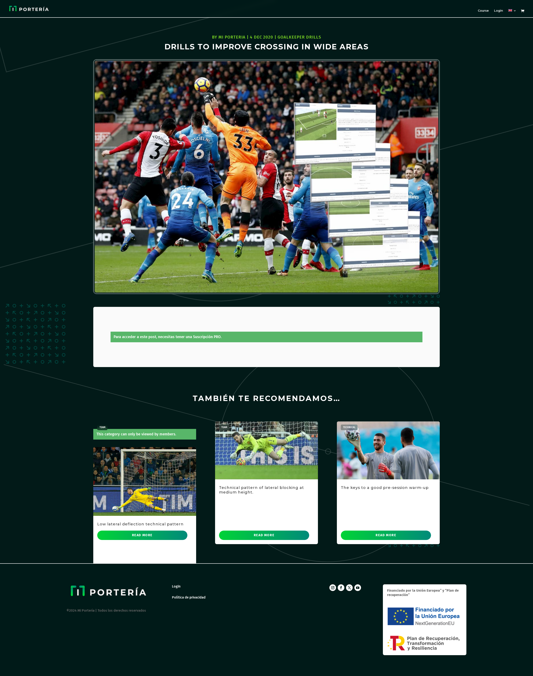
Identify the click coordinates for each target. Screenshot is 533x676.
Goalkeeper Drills (299, 37)
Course (483, 10)
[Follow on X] (349, 587)
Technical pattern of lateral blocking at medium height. (261, 490)
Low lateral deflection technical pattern (140, 524)
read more (142, 535)
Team (102, 427)
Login (498, 10)
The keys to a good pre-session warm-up (385, 487)
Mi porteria (231, 37)
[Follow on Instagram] (332, 587)
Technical (349, 427)
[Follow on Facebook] (341, 587)
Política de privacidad (188, 597)
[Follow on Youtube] (357, 587)
